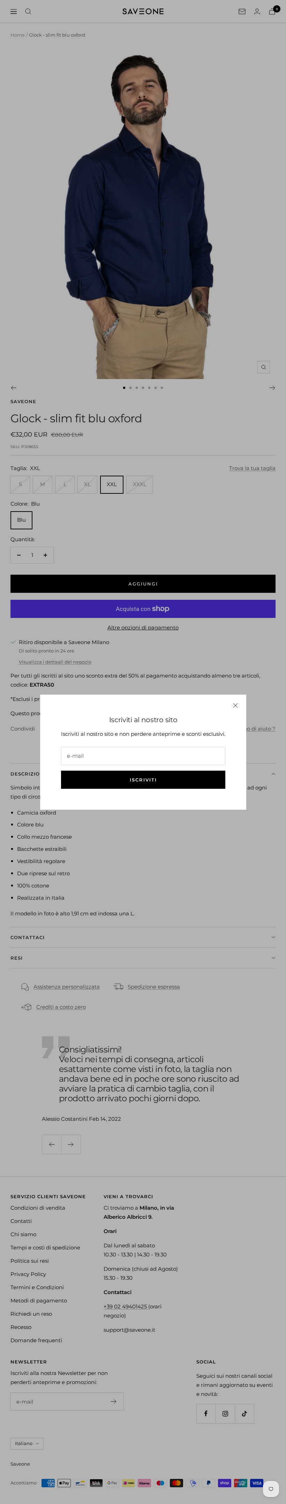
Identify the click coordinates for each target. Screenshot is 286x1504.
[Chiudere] (235, 705)
